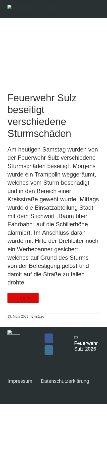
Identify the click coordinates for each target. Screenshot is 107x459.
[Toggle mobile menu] (98, 10)
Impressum (19, 381)
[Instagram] (49, 350)
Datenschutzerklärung (65, 381)
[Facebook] (49, 338)
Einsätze (37, 316)
